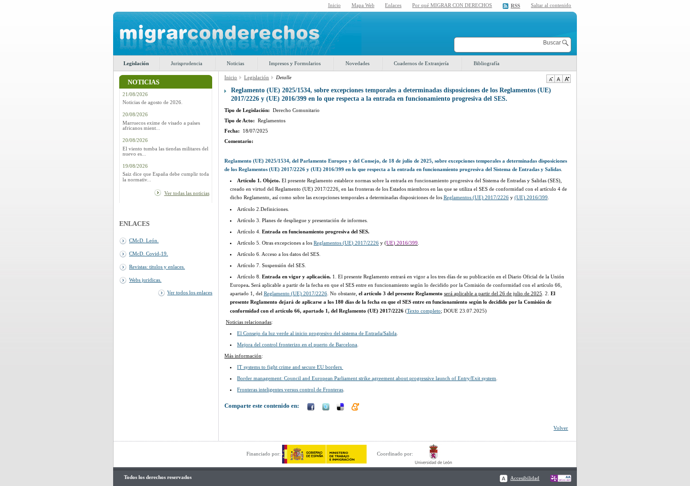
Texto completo (424, 311)
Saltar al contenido (551, 5)
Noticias (235, 63)
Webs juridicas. (145, 280)
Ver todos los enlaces (189, 292)
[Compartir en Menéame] (356, 407)
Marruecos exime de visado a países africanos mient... (161, 125)
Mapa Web (363, 5)
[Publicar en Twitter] (326, 407)
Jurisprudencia (186, 63)
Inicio (334, 5)
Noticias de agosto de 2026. (153, 102)
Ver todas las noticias (186, 193)
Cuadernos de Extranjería (421, 63)
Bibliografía (486, 63)
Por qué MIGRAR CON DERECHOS (452, 5)
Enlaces (393, 5)
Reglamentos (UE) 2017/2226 (476, 197)
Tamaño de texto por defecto (558, 79)
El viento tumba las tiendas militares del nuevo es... (165, 151)
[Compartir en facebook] (311, 407)
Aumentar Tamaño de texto (566, 79)
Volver (560, 428)
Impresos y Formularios (295, 63)
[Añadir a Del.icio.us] (341, 407)
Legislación (136, 63)
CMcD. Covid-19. (148, 253)
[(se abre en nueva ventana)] (324, 453)
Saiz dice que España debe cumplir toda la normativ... (166, 177)
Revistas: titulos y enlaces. (157, 266)
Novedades (357, 63)
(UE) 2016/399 (531, 197)
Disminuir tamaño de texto (550, 79)
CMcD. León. (144, 240)
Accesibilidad (524, 478)
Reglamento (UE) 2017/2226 (295, 293)
